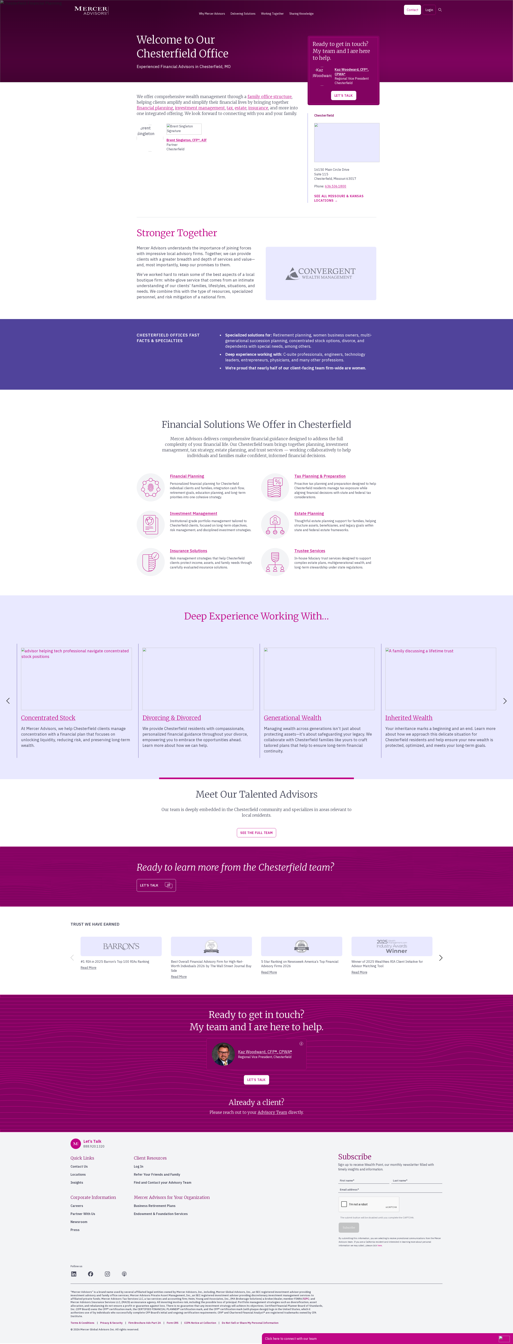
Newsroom (79, 1222)
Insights (77, 1182)
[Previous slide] (71, 958)
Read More (88, 968)
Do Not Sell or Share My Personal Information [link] (250, 1323)
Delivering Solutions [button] (243, 13)
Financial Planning (187, 476)
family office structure (269, 96)
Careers (77, 1206)
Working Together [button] (272, 13)
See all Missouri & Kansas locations (339, 198)
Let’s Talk (343, 96)
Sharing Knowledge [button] (301, 13)
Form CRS (172, 1323)
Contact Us (79, 1166)
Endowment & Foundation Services (161, 1214)
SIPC (306, 1298)
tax (230, 107)
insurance (258, 107)
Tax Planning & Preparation (320, 476)
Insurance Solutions (188, 550)
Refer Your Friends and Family (157, 1174)
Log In (138, 1166)
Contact (412, 10)
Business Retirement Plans (155, 1206)
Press (75, 1230)
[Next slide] (506, 701)
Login (429, 10)
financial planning (155, 107)
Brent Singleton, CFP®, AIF (187, 140)
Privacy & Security (111, 1323)
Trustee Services (309, 550)
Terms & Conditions (82, 1323)
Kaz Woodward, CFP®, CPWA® (265, 1051)
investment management (200, 107)
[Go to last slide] (7, 701)
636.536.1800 (335, 186)
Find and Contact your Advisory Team (162, 1182)
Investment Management (193, 513)
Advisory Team (272, 1112)
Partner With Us (83, 1214)
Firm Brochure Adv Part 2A (144, 1323)
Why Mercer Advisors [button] (212, 13)
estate (240, 107)
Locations (78, 1174)
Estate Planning (309, 513)
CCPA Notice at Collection (200, 1323)
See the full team (256, 833)
